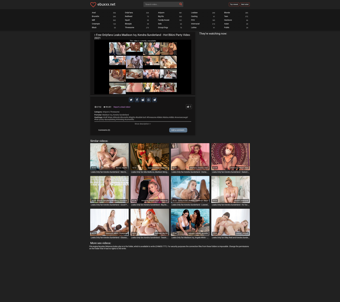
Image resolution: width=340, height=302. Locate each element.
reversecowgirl (182, 117)
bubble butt (141, 117)
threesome (152, 117)
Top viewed (234, 4)
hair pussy (99, 119)
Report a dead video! (122, 107)
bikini (160, 117)
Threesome (114, 112)
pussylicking (111, 119)
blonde (117, 117)
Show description (142, 124)
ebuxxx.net (106, 4)
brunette (124, 117)
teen (111, 117)
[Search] (180, 4)
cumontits (130, 119)
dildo (172, 117)
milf (105, 117)
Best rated (244, 4)
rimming (120, 119)
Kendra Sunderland (121, 115)
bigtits (132, 117)
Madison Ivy (107, 115)
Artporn (106, 112)
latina (166, 117)
